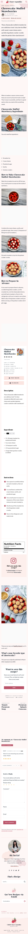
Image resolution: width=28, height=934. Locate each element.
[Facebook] (14, 870)
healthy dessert (18, 646)
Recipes (7, 5)
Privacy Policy (16, 931)
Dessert (12, 5)
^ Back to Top (6, 930)
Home (2, 5)
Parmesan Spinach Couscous (22, 706)
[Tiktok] (18, 870)
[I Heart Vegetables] (14, 920)
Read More (14, 866)
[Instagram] (9, 870)
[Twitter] (16, 870)
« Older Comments (7, 765)
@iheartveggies (11, 570)
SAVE (14, 687)
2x (10, 433)
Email (4, 814)
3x (13, 433)
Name (5, 807)
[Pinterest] (12, 870)
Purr (16, 926)
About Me (21, 930)
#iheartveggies (17, 572)
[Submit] (24, 881)
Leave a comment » (7, 745)
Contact (9, 931)
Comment (6, 789)
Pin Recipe (14, 383)
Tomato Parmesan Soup (6, 706)
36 (19, 697)
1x (7, 433)
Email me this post (16, 18)
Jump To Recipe (6, 18)
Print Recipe (14, 378)
